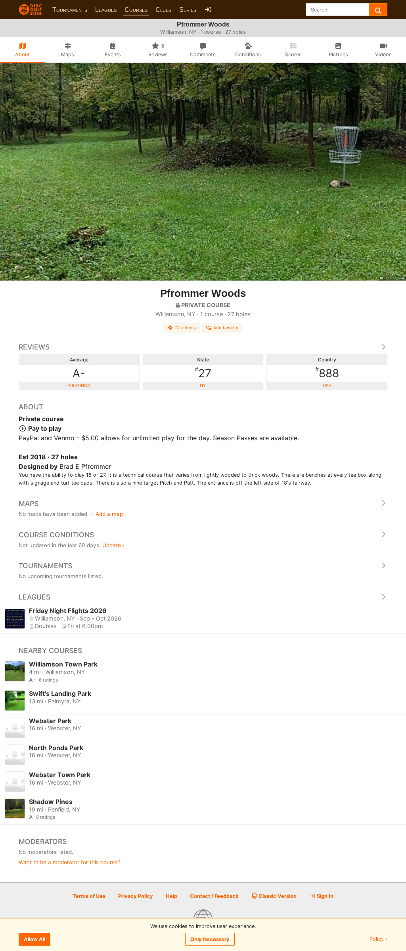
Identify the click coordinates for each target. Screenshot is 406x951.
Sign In (324, 896)
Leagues (106, 9)
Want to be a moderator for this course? (70, 862)
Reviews (34, 347)
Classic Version (277, 896)
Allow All (34, 939)
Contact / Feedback (214, 896)
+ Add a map (106, 514)
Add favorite (225, 327)
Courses (135, 9)
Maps (28, 503)
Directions (185, 327)
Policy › (378, 939)
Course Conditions (56, 535)
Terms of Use (89, 896)
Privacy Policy (135, 896)
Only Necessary (210, 939)
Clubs (163, 9)
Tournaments (69, 9)
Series (187, 9)
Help (171, 896)
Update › (113, 545)
